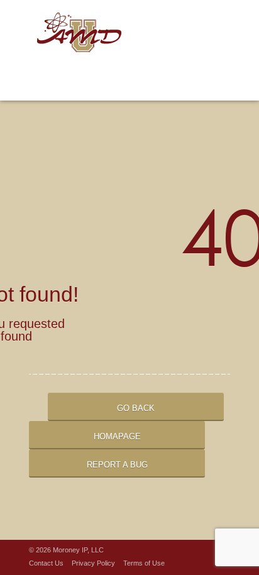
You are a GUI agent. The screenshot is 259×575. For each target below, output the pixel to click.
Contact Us (46, 563)
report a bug (117, 464)
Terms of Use (144, 563)
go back (136, 408)
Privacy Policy (93, 563)
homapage (117, 436)
